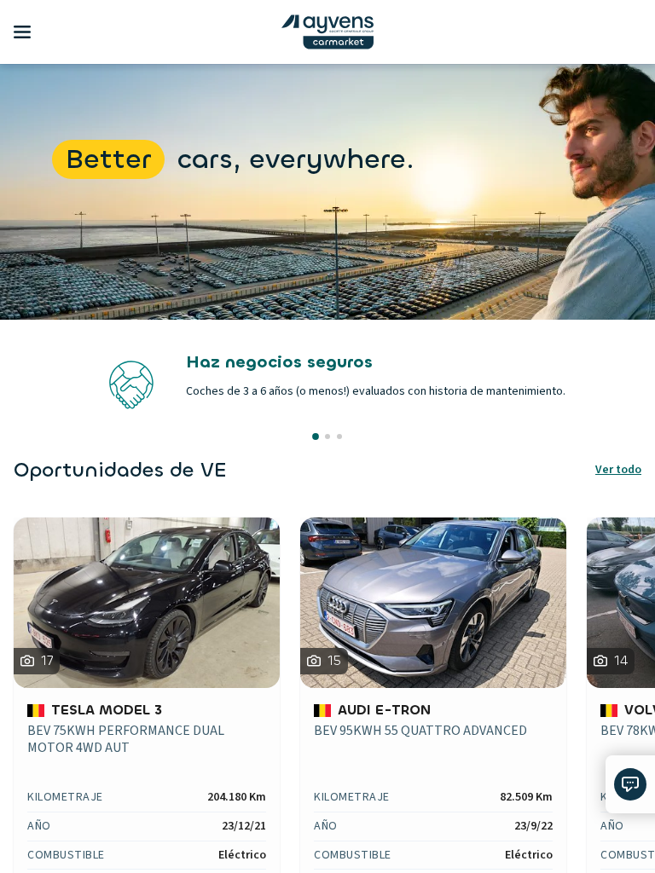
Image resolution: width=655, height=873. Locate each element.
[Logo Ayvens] (327, 31)
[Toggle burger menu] (22, 32)
